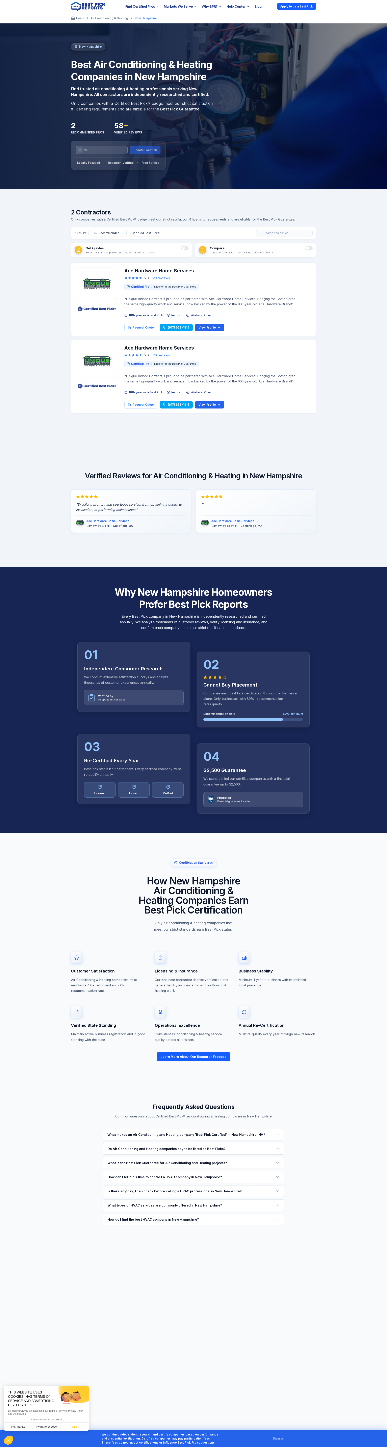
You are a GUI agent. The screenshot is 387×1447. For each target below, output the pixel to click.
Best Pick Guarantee (180, 109)
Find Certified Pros (140, 6)
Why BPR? (210, 6)
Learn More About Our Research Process (193, 1057)
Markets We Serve (178, 6)
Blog (258, 6)
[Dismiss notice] (288, 1438)
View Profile (207, 327)
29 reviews (161, 278)
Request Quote (143, 327)
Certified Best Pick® (146, 233)
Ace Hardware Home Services (159, 271)
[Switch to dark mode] (270, 6)
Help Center (236, 6)
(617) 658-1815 (178, 327)
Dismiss (278, 1438)
